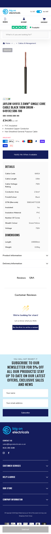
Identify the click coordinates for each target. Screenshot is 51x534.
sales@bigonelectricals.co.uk (14, 444)
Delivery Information (12, 263)
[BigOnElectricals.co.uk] (11, 11)
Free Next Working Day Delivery (25, 27)
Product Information (12, 255)
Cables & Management (27, 43)
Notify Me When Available (25, 154)
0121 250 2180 (9, 448)
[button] (25, 71)
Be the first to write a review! (25, 327)
